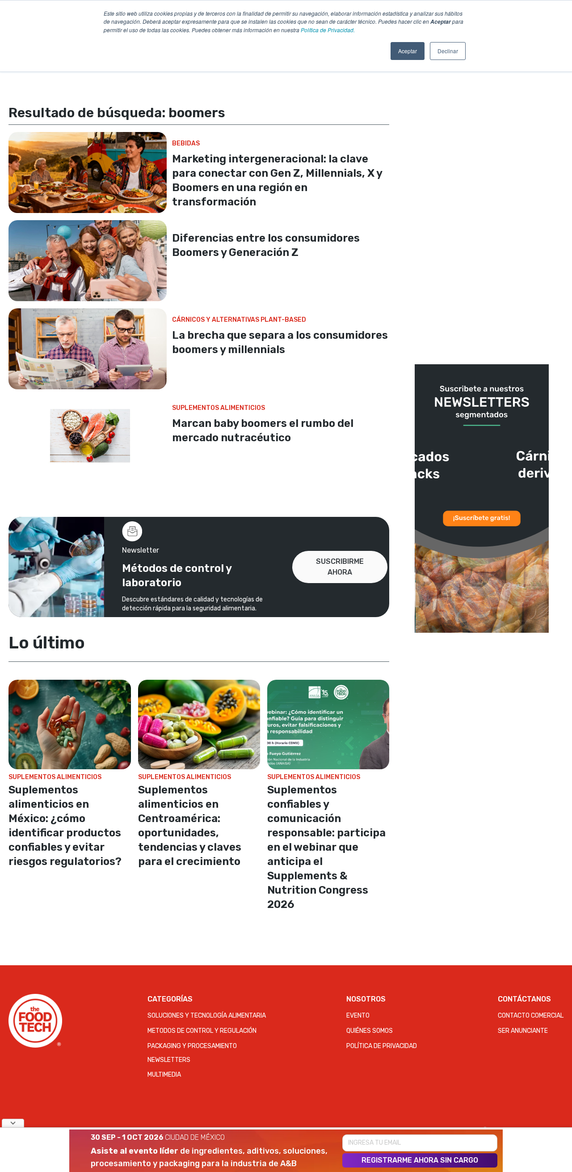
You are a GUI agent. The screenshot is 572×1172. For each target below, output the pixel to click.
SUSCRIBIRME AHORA (340, 566)
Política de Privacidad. (328, 30)
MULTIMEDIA (164, 1074)
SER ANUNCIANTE (523, 1031)
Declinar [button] (447, 51)
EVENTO (358, 1015)
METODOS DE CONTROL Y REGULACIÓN (202, 1031)
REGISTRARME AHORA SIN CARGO (420, 1160)
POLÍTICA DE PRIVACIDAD (381, 1046)
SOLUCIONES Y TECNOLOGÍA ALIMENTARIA (206, 1015)
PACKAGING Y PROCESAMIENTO (192, 1046)
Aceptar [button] (407, 51)
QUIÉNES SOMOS (369, 1031)
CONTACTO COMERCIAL (531, 1015)
